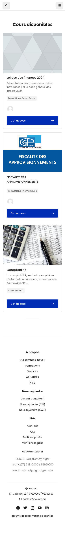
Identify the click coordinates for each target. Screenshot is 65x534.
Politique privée (32, 437)
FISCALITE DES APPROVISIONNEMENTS (23, 179)
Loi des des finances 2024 (25, 78)
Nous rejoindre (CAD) (32, 410)
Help (32, 382)
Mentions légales (32, 443)
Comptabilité (16, 270)
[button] (6, 5)
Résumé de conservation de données (32, 515)
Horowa (33, 488)
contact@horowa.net (34, 499)
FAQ (32, 431)
